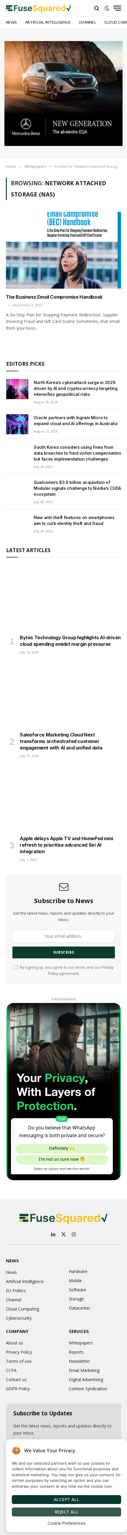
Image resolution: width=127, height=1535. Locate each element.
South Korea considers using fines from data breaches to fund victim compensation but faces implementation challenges (77, 453)
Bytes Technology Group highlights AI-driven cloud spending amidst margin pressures (70, 641)
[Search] (96, 8)
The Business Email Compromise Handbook (54, 297)
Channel (87, 22)
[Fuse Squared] (38, 8)
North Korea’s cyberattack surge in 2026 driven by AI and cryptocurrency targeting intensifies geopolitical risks (76, 388)
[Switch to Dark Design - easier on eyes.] (107, 8)
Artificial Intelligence (48, 22)
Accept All (66, 1499)
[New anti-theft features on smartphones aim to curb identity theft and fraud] (17, 524)
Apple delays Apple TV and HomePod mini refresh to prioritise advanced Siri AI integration (66, 844)
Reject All (66, 1512)
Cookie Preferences (66, 1523)
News (11, 22)
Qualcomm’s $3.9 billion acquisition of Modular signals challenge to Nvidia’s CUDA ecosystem (77, 488)
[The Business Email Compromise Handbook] (63, 250)
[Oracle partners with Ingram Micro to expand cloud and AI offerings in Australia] (17, 424)
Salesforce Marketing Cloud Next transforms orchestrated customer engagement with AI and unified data (61, 741)
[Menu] (117, 8)
